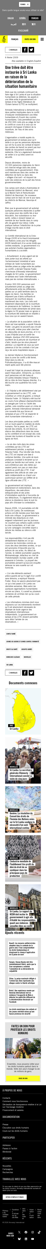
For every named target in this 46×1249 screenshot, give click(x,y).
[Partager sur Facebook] (25, 50)
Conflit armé (10, 634)
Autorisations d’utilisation (32, 1213)
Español (22, 18)
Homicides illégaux (13, 657)
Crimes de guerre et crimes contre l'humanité (22, 642)
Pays (11, 725)
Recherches (8, 1172)
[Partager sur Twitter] (31, 50)
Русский (23, 30)
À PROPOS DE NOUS (12, 1090)
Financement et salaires (13, 1110)
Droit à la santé (11, 649)
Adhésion (7, 1145)
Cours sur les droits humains (15, 1131)
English (11, 18)
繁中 (34, 24)
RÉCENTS (7, 1158)
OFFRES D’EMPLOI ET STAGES (15, 1197)
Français (34, 18)
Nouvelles (27, 657)
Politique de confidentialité (5, 1214)
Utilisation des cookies (24, 1213)
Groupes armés (26, 649)
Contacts (6, 1098)
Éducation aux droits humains (16, 1128)
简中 (24, 24)
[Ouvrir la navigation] (42, 39)
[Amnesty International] (4, 39)
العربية (13, 24)
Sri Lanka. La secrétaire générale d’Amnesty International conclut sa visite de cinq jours (21, 774)
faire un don (23, 1078)
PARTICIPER (9, 1137)
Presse (5, 1124)
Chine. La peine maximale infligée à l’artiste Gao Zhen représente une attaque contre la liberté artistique (22, 980)
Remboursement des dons (39, 1213)
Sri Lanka (9, 665)
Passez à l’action (10, 1148)
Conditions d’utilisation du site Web (15, 1213)
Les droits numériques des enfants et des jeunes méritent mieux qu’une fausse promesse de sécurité (22, 1011)
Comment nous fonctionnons (15, 1101)
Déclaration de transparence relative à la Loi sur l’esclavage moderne (22, 1105)
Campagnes (8, 1169)
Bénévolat (7, 1152)
